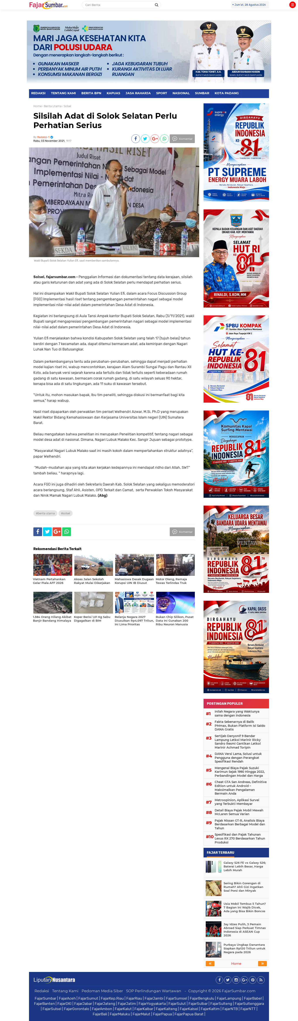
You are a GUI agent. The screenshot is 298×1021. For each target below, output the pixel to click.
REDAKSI (38, 93)
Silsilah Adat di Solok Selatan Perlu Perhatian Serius (105, 120)
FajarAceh (67, 998)
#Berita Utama (45, 513)
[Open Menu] (292, 5)
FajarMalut (141, 1014)
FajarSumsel (176, 998)
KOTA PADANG (227, 93)
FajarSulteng (221, 1003)
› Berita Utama (52, 106)
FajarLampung (229, 998)
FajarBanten (44, 1003)
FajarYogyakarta (152, 1003)
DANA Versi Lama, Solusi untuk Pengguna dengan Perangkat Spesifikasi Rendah (238, 757)
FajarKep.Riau (112, 998)
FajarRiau (134, 998)
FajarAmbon (102, 1009)
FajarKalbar (143, 1009)
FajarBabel (253, 998)
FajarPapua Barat (189, 1014)
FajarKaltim (210, 1009)
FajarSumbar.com (238, 991)
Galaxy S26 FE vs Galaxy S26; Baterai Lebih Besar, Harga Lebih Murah (245, 866)
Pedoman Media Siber (102, 991)
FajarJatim (127, 1003)
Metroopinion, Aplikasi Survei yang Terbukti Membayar (237, 802)
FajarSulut (177, 1003)
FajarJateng (105, 1003)
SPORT (161, 93)
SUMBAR (202, 93)
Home (37, 106)
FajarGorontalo (76, 1009)
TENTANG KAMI (63, 93)
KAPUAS (113, 93)
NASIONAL (181, 93)
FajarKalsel (189, 1009)
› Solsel (66, 106)
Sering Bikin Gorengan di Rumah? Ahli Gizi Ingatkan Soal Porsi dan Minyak (243, 886)
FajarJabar (83, 1003)
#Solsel (65, 513)
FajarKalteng (166, 1009)
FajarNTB (230, 1009)
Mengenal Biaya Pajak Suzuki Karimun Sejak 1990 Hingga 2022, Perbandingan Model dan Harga (240, 771)
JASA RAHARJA (138, 93)
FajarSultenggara (249, 1003)
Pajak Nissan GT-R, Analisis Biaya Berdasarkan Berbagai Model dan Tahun (240, 824)
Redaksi (41, 991)
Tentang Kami (65, 991)
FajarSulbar (198, 1003)
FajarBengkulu (202, 998)
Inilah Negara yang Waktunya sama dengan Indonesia (237, 713)
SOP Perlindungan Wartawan (153, 991)
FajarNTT (248, 1009)
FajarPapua (162, 1014)
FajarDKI (64, 1003)
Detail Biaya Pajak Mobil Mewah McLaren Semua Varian (239, 812)
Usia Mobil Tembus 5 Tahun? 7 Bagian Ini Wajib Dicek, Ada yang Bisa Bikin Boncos (245, 907)
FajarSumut (88, 998)
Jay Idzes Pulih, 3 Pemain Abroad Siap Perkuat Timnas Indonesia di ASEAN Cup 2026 (245, 929)
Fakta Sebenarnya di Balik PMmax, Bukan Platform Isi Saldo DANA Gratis (240, 725)
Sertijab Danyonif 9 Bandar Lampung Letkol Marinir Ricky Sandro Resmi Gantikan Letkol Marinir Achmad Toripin (238, 741)
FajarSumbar (45, 998)
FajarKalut (123, 1009)
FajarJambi (154, 998)
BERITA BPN (91, 93)
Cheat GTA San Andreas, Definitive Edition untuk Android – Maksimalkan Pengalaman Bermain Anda (241, 787)
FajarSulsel (52, 1009)
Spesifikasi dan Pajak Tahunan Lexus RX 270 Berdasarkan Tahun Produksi (240, 838)
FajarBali (100, 1014)
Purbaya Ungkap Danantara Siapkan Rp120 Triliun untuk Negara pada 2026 (244, 948)
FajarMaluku (120, 1014)
